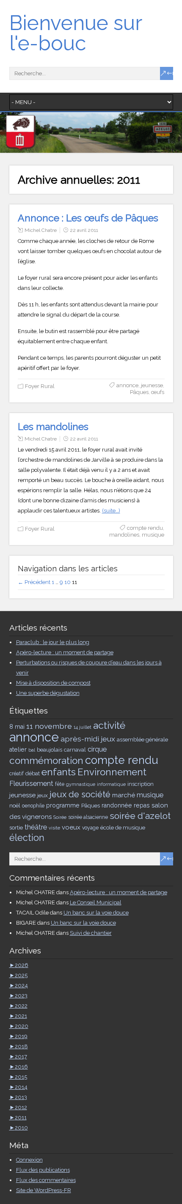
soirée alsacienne (88, 817)
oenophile (33, 806)
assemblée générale (142, 739)
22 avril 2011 (84, 230)
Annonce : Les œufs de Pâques (88, 217)
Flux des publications (43, 1170)
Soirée (59, 817)
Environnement (111, 771)
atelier (18, 749)
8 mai (17, 726)
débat (32, 773)
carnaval (75, 749)
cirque (97, 749)
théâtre (36, 827)
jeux (42, 795)
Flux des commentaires (46, 1180)
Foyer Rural (40, 386)
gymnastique (80, 784)
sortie (16, 827)
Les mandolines (53, 426)
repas (142, 805)
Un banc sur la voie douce (96, 912)
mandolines (124, 535)
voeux (71, 827)
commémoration (46, 760)
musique (153, 535)
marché (123, 795)
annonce (127, 385)
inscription (140, 783)
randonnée (117, 805)
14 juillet (82, 727)
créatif (16, 774)
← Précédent (34, 582)
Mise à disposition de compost (53, 683)
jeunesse (152, 385)
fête (59, 784)
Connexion (29, 1160)
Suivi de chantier (91, 933)
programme (63, 805)
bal (31, 749)
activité (109, 725)
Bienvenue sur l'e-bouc (75, 33)
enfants (58, 771)
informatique (111, 784)
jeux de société (80, 794)
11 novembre (49, 726)
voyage (90, 828)
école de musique (122, 827)
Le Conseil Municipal (95, 902)
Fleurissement (31, 784)
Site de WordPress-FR (43, 1190)
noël (14, 805)
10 (67, 582)
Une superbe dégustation (48, 693)
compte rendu (145, 528)
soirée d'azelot (140, 815)
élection (26, 837)
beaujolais (49, 749)
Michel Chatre (41, 230)
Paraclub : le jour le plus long (52, 642)
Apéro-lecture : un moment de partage (64, 652)
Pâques (139, 392)
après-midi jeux (88, 738)
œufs (157, 392)
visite (54, 827)
